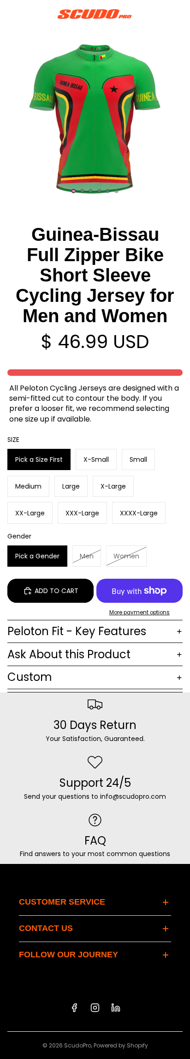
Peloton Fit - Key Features (76, 631)
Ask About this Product (69, 654)
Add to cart (56, 590)
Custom (29, 677)
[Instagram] (95, 1007)
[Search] (30, 14)
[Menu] (10, 13)
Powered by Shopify (121, 1045)
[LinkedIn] (115, 1007)
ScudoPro (77, 1045)
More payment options (139, 612)
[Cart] (179, 14)
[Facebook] (74, 1007)
